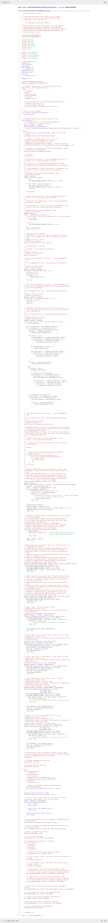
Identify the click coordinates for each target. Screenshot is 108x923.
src (60, 7)
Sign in (105, 2)
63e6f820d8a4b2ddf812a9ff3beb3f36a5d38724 (41, 7)
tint (63, 7)
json (105, 920)
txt (102, 920)
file (48, 10)
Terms (17, 920)
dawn (19, 7)
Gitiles (8, 920)
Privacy (13, 920)
